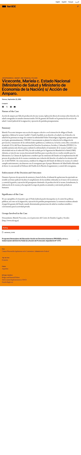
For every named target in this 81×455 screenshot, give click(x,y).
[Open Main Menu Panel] (78, 6)
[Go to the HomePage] (9, 6)
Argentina (5, 269)
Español (64, 2)
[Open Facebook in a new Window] (3, 107)
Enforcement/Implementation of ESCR (14, 280)
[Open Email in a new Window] (15, 107)
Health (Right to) (7, 282)
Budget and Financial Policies (26, 78)
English (58, 2)
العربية (77, 2)
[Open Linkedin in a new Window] (11, 107)
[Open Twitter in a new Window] (7, 107)
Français (70, 2)
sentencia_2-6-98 (9, 232)
